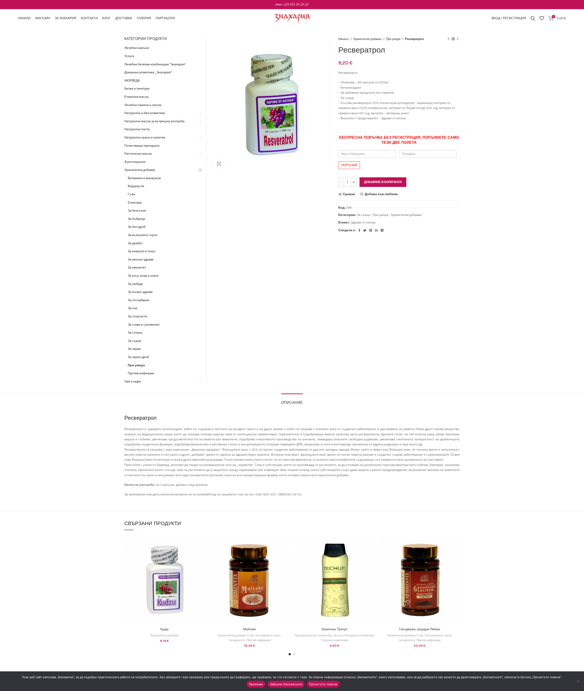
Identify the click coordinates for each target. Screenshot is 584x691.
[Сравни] (201, 542)
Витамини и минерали (144, 178)
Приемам (256, 684)
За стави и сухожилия (143, 325)
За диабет (135, 243)
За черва (134, 349)
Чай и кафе (132, 381)
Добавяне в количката (383, 182)
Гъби (131, 194)
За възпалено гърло (142, 235)
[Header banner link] (292, 4)
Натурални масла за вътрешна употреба (154, 121)
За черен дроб (138, 357)
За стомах (135, 333)
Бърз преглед (201, 552)
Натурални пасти (137, 129)
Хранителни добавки (367, 39)
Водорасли (136, 186)
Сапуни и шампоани (334, 640)
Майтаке (249, 629)
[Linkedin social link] (376, 230)
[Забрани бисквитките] (578, 681)
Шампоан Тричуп (334, 629)
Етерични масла (136, 97)
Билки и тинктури (136, 88)
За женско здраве (141, 259)
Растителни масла (138, 154)
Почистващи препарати (141, 146)
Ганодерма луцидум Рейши (419, 629)
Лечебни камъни (136, 48)
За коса (338, 635)
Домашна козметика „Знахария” (148, 72)
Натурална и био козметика (144, 113)
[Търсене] (532, 18)
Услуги (129, 56)
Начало (343, 39)
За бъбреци (136, 219)
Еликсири (135, 203)
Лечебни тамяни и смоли (142, 105)
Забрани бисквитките (286, 684)
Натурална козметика (359, 635)
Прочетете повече (323, 684)
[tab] (292, 400)
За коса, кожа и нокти (143, 276)
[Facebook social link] (359, 230)
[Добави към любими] (201, 563)
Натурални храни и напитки (144, 137)
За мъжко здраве (140, 292)
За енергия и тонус (142, 251)
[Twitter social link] (365, 230)
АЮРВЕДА (132, 80)
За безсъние (137, 211)
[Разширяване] (219, 163)
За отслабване (138, 300)
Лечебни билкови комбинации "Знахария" (155, 64)
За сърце (363, 215)
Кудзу (164, 629)
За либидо (135, 284)
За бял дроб (137, 227)
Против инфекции (141, 373)
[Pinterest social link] (371, 230)
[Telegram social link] (382, 230)
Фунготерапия (135, 162)
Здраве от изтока (363, 222)
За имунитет (137, 267)
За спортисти (137, 316)
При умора (393, 39)
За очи (132, 308)
